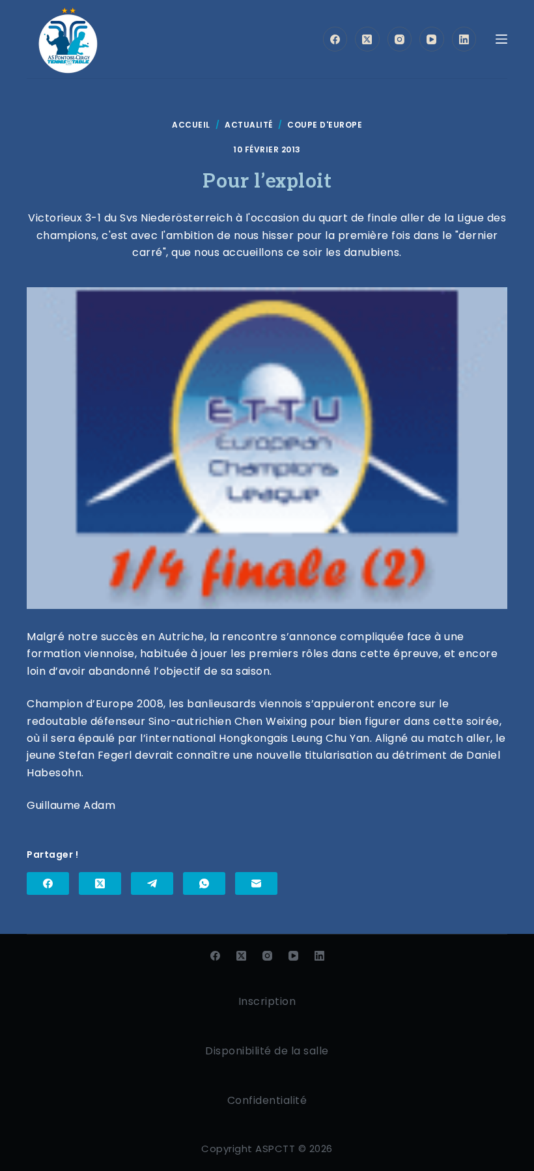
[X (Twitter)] (367, 39)
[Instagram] (399, 39)
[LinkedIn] (464, 39)
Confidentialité (267, 1100)
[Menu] (501, 39)
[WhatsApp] (204, 883)
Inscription (267, 1001)
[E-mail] (256, 883)
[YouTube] (431, 39)
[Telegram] (152, 883)
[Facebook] (335, 39)
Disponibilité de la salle (267, 1050)
